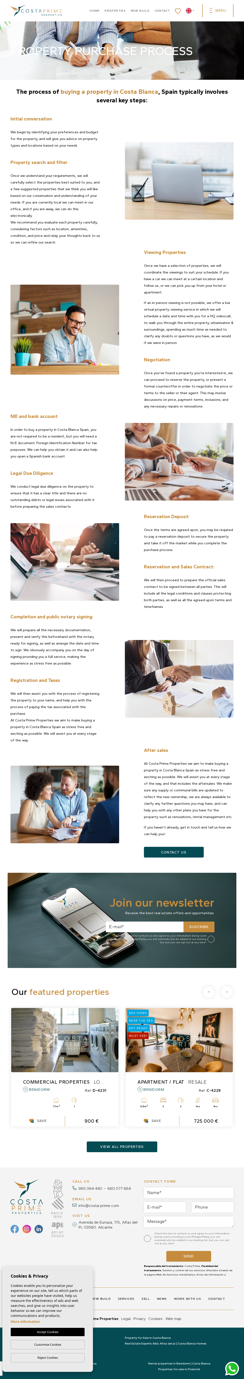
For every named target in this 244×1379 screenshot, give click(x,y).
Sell (146, 1298)
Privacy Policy (138, 939)
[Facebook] (14, 1229)
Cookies (155, 1318)
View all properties (122, 1147)
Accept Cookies (47, 1332)
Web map (173, 1318)
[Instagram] (26, 1229)
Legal (126, 1318)
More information (25, 1321)
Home (95, 10)
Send (188, 1256)
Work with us (187, 1298)
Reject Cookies (47, 1357)
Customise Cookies (47, 1344)
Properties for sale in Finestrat (179, 1369)
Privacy (139, 1318)
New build (140, 10)
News (162, 1298)
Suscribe (198, 927)
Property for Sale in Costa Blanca (148, 1337)
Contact (162, 10)
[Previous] (208, 992)
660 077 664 (119, 1188)
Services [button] (126, 1298)
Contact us (173, 852)
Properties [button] (115, 10)
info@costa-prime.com (98, 1205)
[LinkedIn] (39, 1229)
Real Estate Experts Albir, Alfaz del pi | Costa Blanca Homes (165, 1343)
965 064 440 (90, 1188)
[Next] (227, 992)
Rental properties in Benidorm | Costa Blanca (179, 1363)
